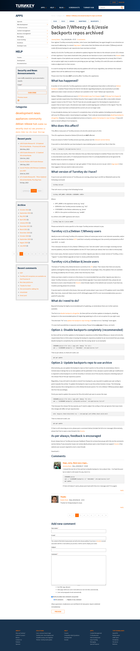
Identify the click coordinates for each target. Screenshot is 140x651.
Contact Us (19, 640)
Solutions (40, 631)
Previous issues (22, 97)
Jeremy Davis (55, 39)
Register (121, 2)
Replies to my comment (74, 600)
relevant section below (102, 140)
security (19, 128)
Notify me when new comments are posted (65, 597)
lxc (44, 129)
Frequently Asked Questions (71, 635)
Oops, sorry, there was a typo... (75, 463)
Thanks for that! (25, 286)
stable (40, 124)
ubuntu (18, 132)
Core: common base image (43, 633)
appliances (22, 118)
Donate (66, 640)
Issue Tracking (94, 640)
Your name (54, 528)
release (28, 123)
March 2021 (23, 229)
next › (40, 191)
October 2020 (24, 236)
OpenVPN (115, 633)
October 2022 (24, 210)
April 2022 (23, 220)
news (37, 113)
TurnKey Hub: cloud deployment (45, 635)
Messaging (20, 37)
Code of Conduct (20, 635)
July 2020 (23, 246)
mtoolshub (23, 292)
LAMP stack (115, 637)
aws (33, 128)
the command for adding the (29, 289)
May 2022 (23, 216)
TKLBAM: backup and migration (44, 637)
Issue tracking (21, 39)
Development (21, 60)
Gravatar (99, 541)
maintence (82, 21)
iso (45, 124)
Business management (24, 33)
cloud (26, 128)
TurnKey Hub (88, 7)
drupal (35, 132)
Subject (53, 547)
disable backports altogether (70, 313)
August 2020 (24, 243)
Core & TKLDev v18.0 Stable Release (31, 162)
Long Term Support (114, 96)
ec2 (30, 128)
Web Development (95, 637)
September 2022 (25, 213)
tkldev (23, 132)
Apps (42, 7)
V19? (21, 273)
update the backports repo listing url (104, 118)
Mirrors (17, 637)
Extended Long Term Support (91, 96)
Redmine (114, 644)
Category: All (61, 16)
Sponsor (18, 644)
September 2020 (25, 239)
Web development (22, 24)
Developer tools (21, 46)
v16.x (30, 132)
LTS (105, 96)
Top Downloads (118, 631)
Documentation (22, 63)
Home (53, 16)
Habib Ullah (64, 500)
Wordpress (115, 640)
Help (51, 7)
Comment (54, 554)
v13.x (63, 21)
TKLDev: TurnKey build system (44, 640)
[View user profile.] (57, 465)
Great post (23, 295)
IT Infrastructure (22, 27)
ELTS (79, 96)
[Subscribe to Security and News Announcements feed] (18, 100)
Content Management (96, 633)
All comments (59, 600)
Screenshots (74, 7)
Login (114, 2)
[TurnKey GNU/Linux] (25, 7)
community (35, 118)
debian (72, 21)
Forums (19, 57)
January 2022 (24, 223)
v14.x (55, 21)
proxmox (39, 128)
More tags (41, 132)
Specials (19, 21)
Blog (60, 7)
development (24, 113)
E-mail (53, 535)
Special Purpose (94, 644)
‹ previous (26, 191)
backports (95, 21)
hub (35, 123)
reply (122, 490)
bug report (77, 45)
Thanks (63, 497)
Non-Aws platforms (26, 282)
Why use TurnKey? (20, 633)
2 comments (81, 39)
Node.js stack (116, 635)
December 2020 (25, 233)
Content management (23, 30)
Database (20, 43)
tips (27, 132)
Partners (18, 642)
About (18, 631)
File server (115, 642)
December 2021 (25, 226)
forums (118, 55)
